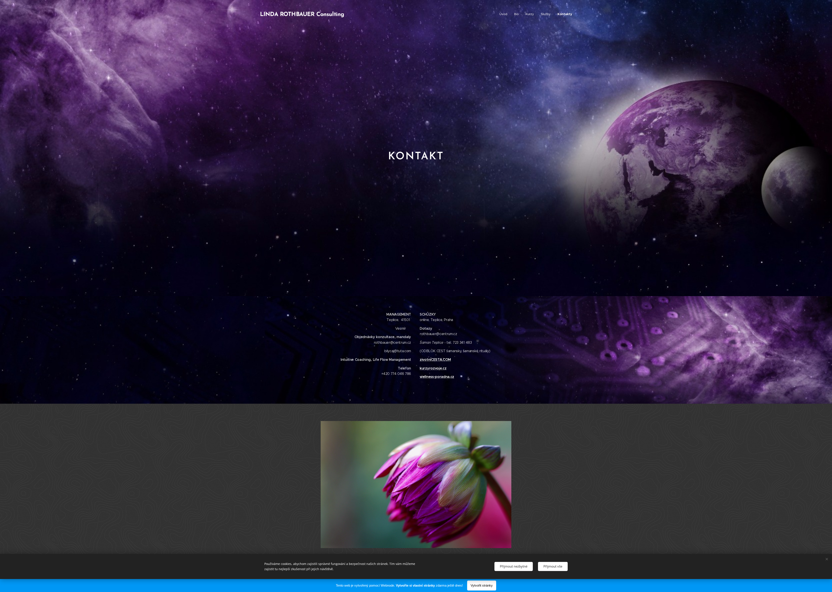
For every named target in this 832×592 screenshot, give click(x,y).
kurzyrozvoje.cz (433, 368)
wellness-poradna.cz (437, 376)
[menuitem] (504, 14)
